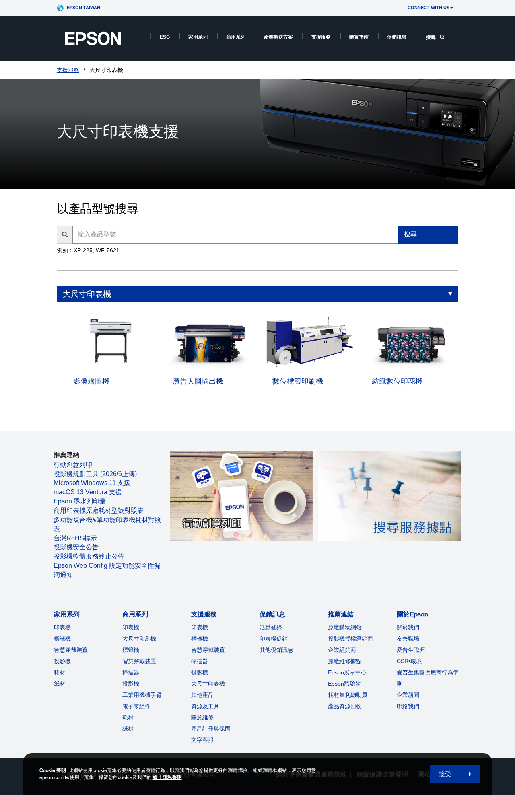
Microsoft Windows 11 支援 (92, 482)
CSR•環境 (409, 661)
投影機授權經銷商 (350, 638)
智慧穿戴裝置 (71, 650)
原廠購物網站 (345, 627)
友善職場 (408, 638)
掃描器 (130, 672)
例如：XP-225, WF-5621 (88, 250)
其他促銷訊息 (276, 650)
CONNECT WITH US (428, 7)
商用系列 (235, 37)
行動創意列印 (73, 464)
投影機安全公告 (76, 547)
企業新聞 (408, 695)
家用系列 (198, 37)
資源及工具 (205, 706)
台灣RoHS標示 (75, 538)
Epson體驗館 (344, 683)
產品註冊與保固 (211, 728)
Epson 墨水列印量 (80, 501)
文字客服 (202, 740)
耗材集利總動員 (347, 695)
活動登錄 (271, 627)
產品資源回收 (345, 706)
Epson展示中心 (347, 672)
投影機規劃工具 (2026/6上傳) (95, 473)
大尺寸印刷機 (139, 638)
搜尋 (431, 37)
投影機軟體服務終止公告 (89, 556)
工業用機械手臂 (142, 695)
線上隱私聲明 (167, 777)
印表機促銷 (274, 638)
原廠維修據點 (345, 661)
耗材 (59, 672)
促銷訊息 (396, 37)
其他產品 (202, 695)
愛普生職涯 (411, 650)
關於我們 (408, 627)
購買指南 (359, 37)
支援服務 (321, 37)
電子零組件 (136, 706)
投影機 (62, 661)
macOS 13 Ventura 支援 (88, 492)
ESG (165, 37)
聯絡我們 (408, 706)
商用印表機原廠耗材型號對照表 (99, 510)
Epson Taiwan (83, 7)
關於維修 (202, 717)
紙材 (59, 683)
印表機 (62, 627)
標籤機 (62, 638)
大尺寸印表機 (87, 294)
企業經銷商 (342, 650)
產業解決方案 (278, 37)
